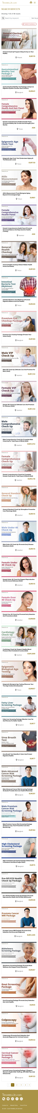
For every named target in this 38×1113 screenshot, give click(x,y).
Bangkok (20, 92)
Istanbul (21, 235)
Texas (21, 129)
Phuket (19, 57)
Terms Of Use (23, 1105)
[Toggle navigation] (35, 2)
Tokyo (19, 164)
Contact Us (5, 1105)
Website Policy (14, 1105)
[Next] (29, 1085)
